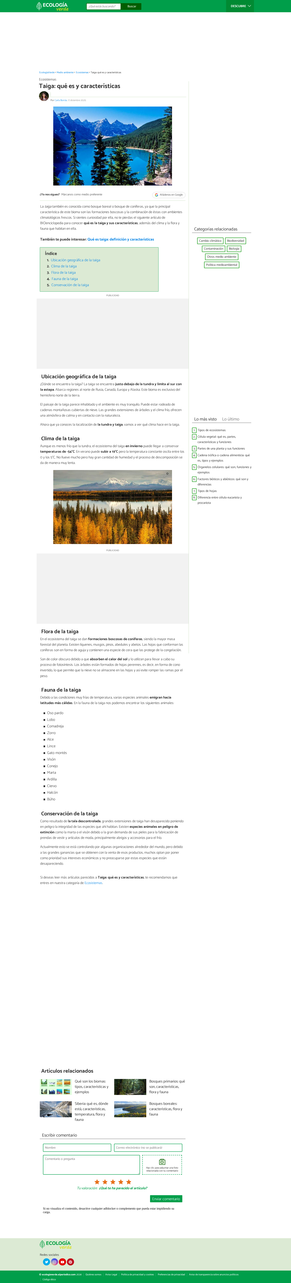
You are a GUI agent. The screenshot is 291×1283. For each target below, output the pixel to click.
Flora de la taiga (63, 273)
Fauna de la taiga (65, 279)
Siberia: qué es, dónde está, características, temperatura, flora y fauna (91, 1112)
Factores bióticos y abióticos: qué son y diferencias (223, 482)
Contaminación (213, 248)
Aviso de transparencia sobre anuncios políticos (214, 1274)
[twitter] (46, 1261)
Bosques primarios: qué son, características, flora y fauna (167, 1087)
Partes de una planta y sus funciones (221, 448)
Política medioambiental (221, 265)
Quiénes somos (93, 1274)
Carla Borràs (61, 100)
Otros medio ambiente (221, 256)
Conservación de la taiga (70, 285)
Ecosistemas (82, 72)
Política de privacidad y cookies (137, 1274)
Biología (234, 248)
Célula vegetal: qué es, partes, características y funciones (217, 439)
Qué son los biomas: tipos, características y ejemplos (91, 1087)
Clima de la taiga (64, 266)
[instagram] (54, 1261)
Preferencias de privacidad (171, 1274)
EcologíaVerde (46, 72)
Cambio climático (210, 240)
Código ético (49, 1279)
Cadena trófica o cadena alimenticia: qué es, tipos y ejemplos (224, 458)
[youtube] (62, 1261)
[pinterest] (70, 1261)
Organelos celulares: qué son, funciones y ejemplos (224, 470)
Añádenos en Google (171, 195)
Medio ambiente (65, 72)
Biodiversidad (235, 240)
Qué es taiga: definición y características (120, 239)
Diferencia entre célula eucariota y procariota (220, 500)
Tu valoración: (87, 1188)
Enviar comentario (166, 1199)
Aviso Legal (111, 1274)
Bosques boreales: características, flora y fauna (165, 1109)
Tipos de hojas (207, 491)
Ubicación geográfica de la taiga (75, 260)
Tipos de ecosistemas (212, 430)
